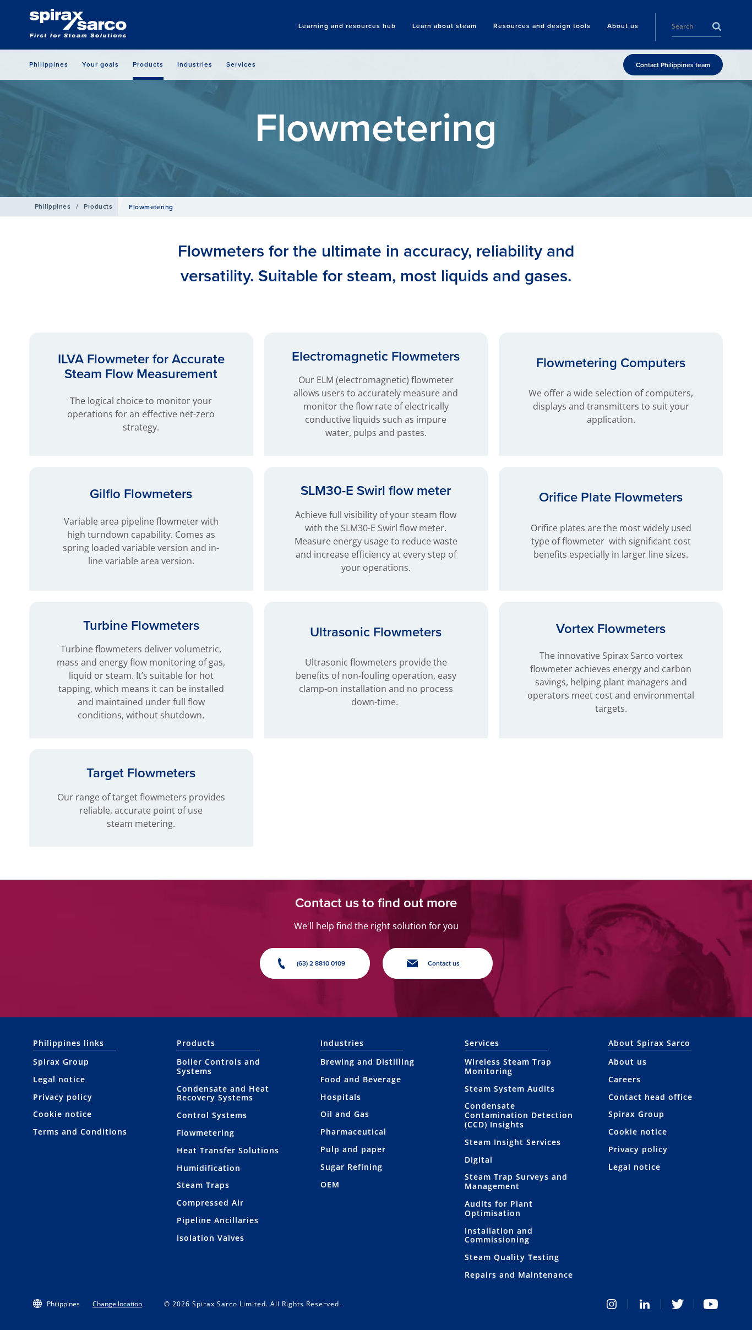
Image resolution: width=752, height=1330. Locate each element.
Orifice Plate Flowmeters (611, 497)
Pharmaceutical (353, 1131)
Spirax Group (61, 1061)
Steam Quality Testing (512, 1257)
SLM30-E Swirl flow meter (376, 490)
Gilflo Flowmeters (141, 494)
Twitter (677, 1304)
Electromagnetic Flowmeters (376, 356)
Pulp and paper (353, 1149)
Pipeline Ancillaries (218, 1220)
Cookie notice (62, 1114)
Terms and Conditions (80, 1131)
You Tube (710, 1304)
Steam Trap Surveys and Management (516, 1181)
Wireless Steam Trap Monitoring (508, 1066)
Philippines (52, 206)
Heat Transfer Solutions (228, 1150)
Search (716, 26)
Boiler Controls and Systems (218, 1066)
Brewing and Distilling (367, 1061)
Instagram (611, 1304)
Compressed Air (210, 1202)
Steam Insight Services (513, 1142)
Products (98, 206)
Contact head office (650, 1097)
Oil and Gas (344, 1114)
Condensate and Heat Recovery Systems (223, 1093)
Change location (117, 1304)
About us (627, 1061)
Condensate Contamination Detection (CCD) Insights (519, 1115)
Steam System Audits (510, 1088)
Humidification (209, 1168)
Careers (624, 1079)
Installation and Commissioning (499, 1235)
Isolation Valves (210, 1238)
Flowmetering (206, 1132)
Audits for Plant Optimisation (499, 1208)
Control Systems (212, 1115)
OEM (330, 1184)
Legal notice (59, 1079)
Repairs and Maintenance (519, 1274)
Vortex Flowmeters (611, 629)
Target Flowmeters (140, 773)
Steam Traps (203, 1185)
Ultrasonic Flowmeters (376, 632)
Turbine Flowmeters (141, 625)
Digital (479, 1159)
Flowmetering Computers (610, 363)
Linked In (644, 1304)
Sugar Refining (351, 1167)
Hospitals (340, 1097)
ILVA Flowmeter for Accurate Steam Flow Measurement (141, 366)
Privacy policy (62, 1097)
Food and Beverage (360, 1079)
